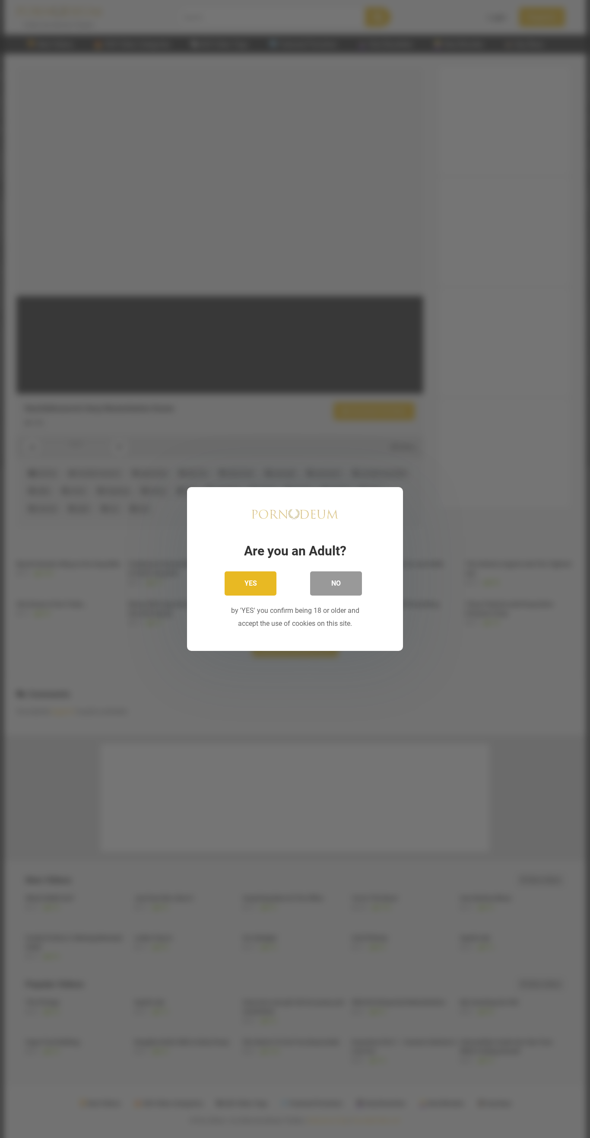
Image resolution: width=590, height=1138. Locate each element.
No (336, 583)
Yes (250, 583)
